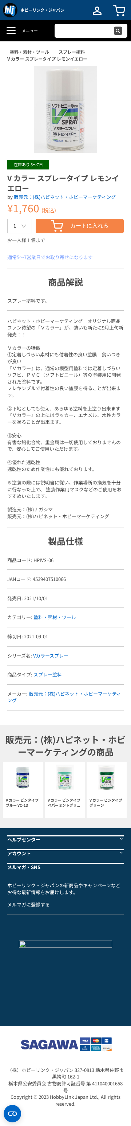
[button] (110, 78)
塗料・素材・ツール (29, 52)
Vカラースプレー (50, 655)
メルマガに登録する (28, 904)
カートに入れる (89, 225)
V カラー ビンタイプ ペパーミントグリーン (64, 803)
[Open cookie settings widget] (12, 1113)
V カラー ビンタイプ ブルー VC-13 (22, 803)
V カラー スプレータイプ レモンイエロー (47, 59)
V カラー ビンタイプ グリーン (106, 803)
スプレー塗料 (72, 52)
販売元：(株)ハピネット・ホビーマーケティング (65, 196)
